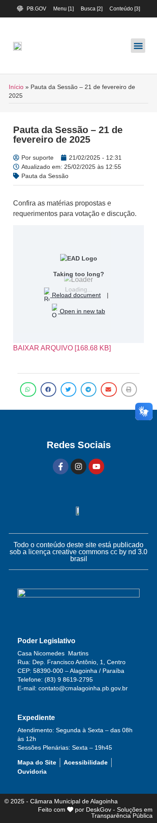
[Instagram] (78, 466)
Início (16, 87)
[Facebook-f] (60, 466)
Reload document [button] (75, 294)
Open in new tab (81, 311)
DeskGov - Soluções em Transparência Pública (119, 812)
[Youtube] (96, 466)
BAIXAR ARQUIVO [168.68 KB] (62, 348)
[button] (138, 45)
